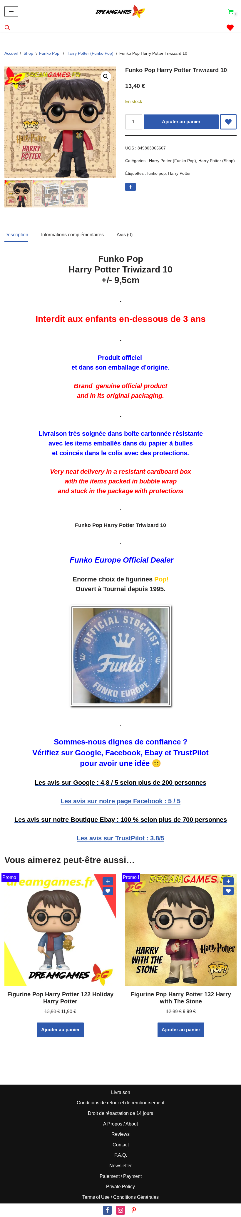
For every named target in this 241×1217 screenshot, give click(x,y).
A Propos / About (120, 1123)
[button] (106, 76)
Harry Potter (179, 173)
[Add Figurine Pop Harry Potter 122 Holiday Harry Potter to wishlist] (108, 891)
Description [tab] (16, 234)
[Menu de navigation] (11, 11)
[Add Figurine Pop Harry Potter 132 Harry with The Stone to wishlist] (228, 891)
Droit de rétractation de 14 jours (120, 1113)
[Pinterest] (133, 1210)
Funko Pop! (50, 53)
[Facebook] (107, 1210)
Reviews (120, 1134)
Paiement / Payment (121, 1176)
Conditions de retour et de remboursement (120, 1102)
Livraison (120, 1092)
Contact (121, 1144)
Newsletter (120, 1165)
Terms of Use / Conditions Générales (120, 1197)
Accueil (11, 53)
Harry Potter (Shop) (216, 160)
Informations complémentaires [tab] (72, 234)
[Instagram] (120, 1210)
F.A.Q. (120, 1155)
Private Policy (120, 1186)
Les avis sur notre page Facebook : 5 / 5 (120, 801)
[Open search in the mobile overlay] (7, 27)
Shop (28, 53)
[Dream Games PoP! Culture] (120, 11)
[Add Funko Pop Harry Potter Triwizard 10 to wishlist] (228, 121)
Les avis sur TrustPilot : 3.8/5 (120, 838)
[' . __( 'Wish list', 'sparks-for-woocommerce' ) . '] (230, 27)
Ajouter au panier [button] (60, 1029)
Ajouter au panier (181, 121)
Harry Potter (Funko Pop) (89, 53)
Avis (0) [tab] (125, 234)
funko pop (156, 173)
